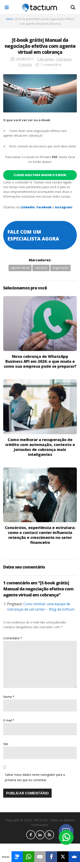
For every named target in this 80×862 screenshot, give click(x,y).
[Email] (40, 856)
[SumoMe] (74, 856)
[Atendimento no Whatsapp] (66, 837)
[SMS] (17, 856)
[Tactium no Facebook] (30, 834)
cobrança (41, 268)
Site (5, 744)
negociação (60, 268)
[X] (63, 856)
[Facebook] (51, 856)
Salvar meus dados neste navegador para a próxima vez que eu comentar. (35, 777)
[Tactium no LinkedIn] (40, 834)
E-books (25, 64)
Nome (9, 697)
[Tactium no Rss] (49, 834)
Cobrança (63, 59)
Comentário (12, 638)
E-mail (8, 720)
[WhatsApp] (28, 856)
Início (9, 19)
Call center (45, 59)
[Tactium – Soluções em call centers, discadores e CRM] (39, 7)
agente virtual (20, 268)
